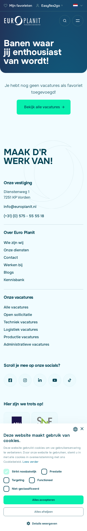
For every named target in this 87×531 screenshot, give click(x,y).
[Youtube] (54, 380)
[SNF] (45, 421)
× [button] (82, 429)
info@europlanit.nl (20, 206)
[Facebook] (10, 380)
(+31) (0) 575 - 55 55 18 (24, 215)
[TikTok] (69, 380)
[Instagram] (25, 380)
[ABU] (17, 421)
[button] (43, 523)
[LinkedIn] (39, 380)
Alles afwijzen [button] (43, 512)
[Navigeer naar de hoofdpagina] (22, 20)
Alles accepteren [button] (43, 500)
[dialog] (43, 477)
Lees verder (30, 462)
